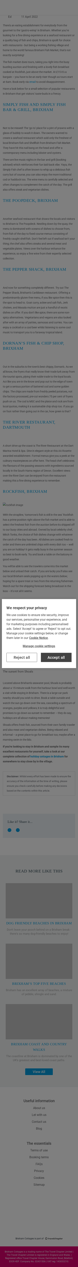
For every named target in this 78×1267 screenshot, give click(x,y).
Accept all (56, 657)
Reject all (22, 657)
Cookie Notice (38, 638)
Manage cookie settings (39, 646)
